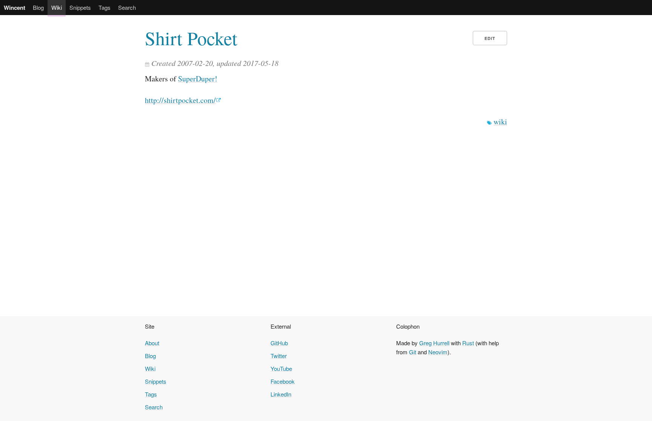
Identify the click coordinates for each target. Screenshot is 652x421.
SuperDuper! (197, 78)
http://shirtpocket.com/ (180, 100)
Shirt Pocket (191, 38)
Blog (38, 7)
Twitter (279, 356)
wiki (500, 121)
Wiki (56, 7)
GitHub (279, 343)
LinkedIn (281, 394)
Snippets (80, 7)
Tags (104, 7)
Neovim (437, 352)
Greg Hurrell (434, 343)
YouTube (281, 368)
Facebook (283, 381)
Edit (489, 38)
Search (127, 7)
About (152, 343)
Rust (468, 343)
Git (412, 352)
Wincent (14, 7)
